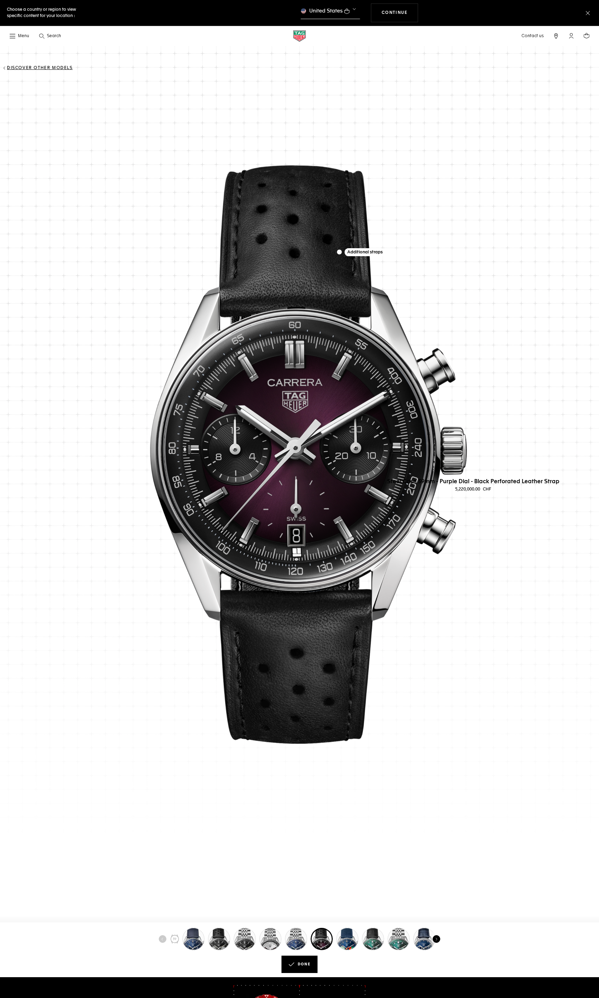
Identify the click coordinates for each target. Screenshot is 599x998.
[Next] (436, 939)
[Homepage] (299, 36)
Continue (400, 12)
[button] (571, 35)
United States (326, 11)
